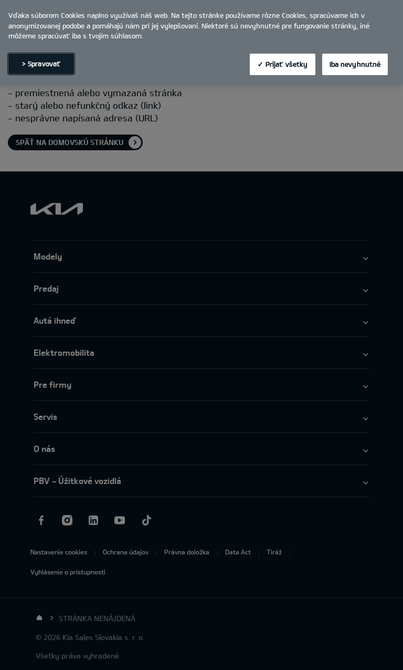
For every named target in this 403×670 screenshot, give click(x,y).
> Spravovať (41, 63)
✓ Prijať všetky (283, 64)
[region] (201, 42)
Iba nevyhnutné (355, 64)
